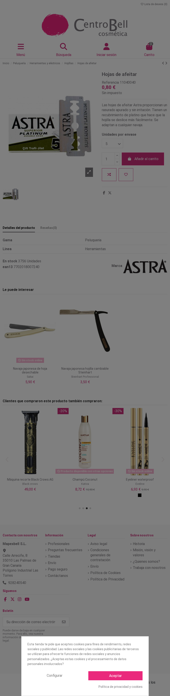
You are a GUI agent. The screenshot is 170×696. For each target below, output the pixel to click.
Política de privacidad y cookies (121, 686)
